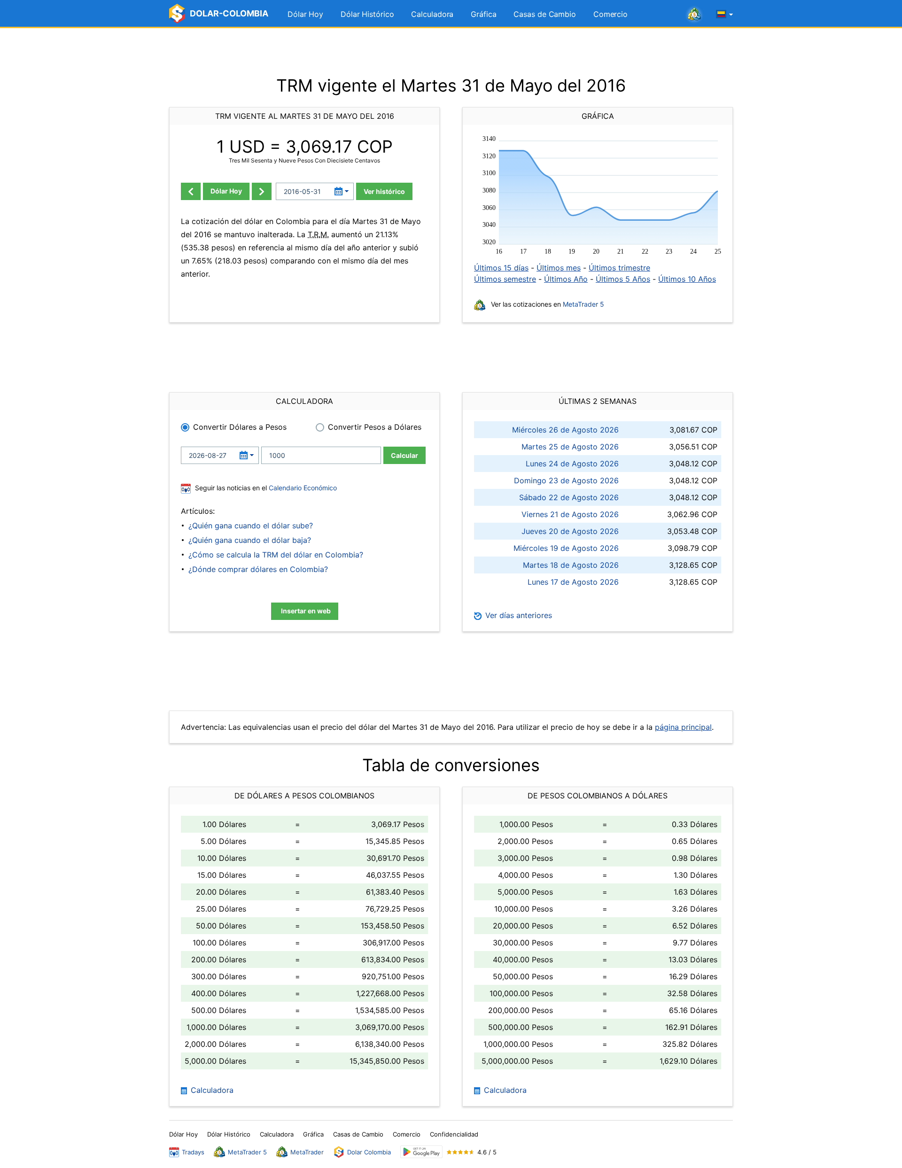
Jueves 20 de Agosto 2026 (570, 531)
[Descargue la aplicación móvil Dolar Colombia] (421, 1151)
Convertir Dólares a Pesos (240, 427)
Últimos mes (559, 267)
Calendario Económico (302, 488)
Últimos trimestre (619, 267)
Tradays (193, 1152)
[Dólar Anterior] (191, 191)
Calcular (404, 455)
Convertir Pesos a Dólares (374, 427)
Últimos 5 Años (623, 279)
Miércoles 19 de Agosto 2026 (566, 548)
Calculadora (432, 14)
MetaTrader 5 (583, 304)
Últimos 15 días (501, 267)
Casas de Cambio (544, 14)
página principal (683, 727)
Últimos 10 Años (687, 279)
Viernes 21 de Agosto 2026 (570, 514)
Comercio (610, 14)
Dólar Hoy (305, 14)
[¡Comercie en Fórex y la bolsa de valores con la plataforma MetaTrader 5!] (694, 14)
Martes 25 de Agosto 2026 (570, 446)
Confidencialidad (454, 1134)
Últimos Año (566, 279)
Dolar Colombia (369, 1152)
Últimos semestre (505, 279)
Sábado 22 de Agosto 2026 (569, 497)
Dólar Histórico (367, 14)
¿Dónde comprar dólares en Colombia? (258, 569)
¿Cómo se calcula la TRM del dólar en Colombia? (275, 554)
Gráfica (483, 14)
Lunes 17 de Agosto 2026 (573, 582)
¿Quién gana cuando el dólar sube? (250, 525)
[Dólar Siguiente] (262, 191)
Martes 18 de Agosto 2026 (571, 565)
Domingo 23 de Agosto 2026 (566, 480)
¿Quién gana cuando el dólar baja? (249, 540)
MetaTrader (307, 1152)
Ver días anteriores (517, 615)
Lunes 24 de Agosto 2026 (572, 463)
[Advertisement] (451, 51)
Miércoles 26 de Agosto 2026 (565, 429)
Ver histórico (384, 191)
